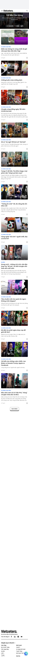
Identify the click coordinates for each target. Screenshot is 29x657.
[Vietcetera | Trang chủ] (8, 11)
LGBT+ (2, 653)
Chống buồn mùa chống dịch (11, 80)
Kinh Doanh (19, 645)
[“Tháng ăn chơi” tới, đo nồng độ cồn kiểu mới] (14, 191)
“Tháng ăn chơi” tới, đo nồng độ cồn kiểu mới (14, 205)
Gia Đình (3, 262)
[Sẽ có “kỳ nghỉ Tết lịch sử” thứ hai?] (14, 130)
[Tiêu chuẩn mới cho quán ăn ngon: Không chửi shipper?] (14, 287)
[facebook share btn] (18, 26)
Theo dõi (11, 26)
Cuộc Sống (3, 645)
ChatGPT (18, 647)
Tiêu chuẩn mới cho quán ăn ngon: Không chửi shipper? (13, 300)
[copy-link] (21, 26)
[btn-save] (27, 58)
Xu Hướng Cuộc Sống (6, 46)
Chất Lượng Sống (5, 649)
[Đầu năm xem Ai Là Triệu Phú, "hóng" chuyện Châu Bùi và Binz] (14, 380)
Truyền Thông (19, 651)
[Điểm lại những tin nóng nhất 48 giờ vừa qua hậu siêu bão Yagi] (14, 37)
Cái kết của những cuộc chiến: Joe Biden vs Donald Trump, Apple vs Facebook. (13, 363)
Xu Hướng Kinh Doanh (20, 649)
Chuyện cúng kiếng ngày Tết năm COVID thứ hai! (13, 110)
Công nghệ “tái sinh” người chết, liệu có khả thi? (14, 238)
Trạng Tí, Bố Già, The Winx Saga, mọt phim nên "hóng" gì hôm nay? (14, 172)
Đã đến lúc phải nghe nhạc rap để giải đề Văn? (13, 331)
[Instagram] (18, 636)
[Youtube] (21, 636)
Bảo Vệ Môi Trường (5, 647)
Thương (2, 655)
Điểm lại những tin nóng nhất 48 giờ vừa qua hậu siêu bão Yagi (14, 50)
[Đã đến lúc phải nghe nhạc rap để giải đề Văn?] (14, 318)
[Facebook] (11, 636)
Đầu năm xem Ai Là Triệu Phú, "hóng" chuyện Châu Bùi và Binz (14, 394)
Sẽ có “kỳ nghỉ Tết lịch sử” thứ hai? (13, 142)
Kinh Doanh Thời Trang (21, 653)
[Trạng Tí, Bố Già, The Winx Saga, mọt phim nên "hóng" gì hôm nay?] (14, 159)
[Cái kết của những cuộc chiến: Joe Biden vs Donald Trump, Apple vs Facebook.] (14, 349)
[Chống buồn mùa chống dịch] (14, 68)
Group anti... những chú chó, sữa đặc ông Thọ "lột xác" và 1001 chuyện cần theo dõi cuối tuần (14, 266)
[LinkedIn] (14, 636)
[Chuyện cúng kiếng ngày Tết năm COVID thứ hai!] (14, 97)
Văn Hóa (18, 656)
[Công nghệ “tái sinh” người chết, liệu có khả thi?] (14, 224)
